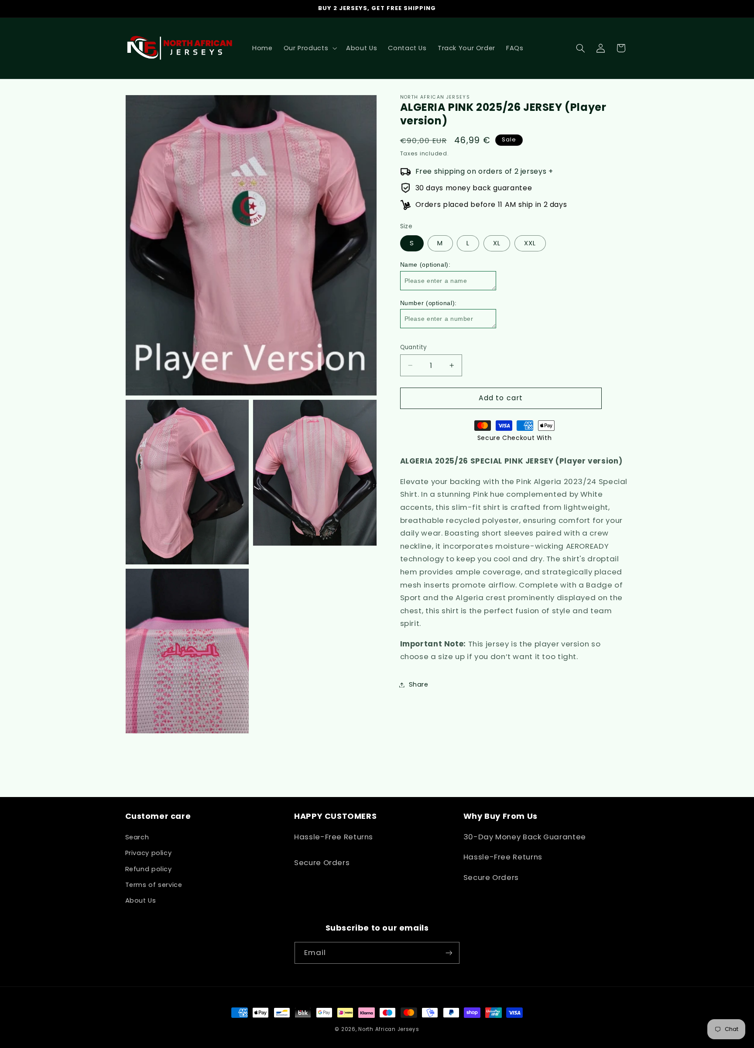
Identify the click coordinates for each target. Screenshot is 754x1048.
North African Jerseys (388, 1029)
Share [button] (418, 684)
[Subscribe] (449, 952)
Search (137, 837)
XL (496, 243)
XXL (530, 243)
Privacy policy (148, 853)
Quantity (413, 347)
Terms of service (153, 884)
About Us (140, 900)
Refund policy (148, 869)
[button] (309, 48)
